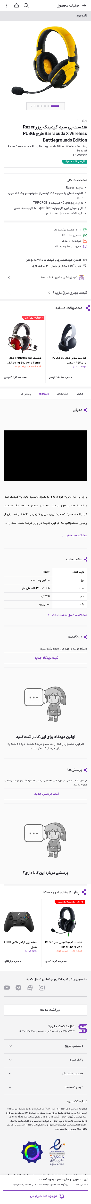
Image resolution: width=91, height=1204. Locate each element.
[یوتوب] (7, 987)
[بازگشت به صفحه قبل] (84, 5)
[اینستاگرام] (42, 987)
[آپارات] (30, 987)
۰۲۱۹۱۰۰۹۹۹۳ (67, 1031)
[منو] (7, 5)
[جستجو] (26, 5)
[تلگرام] (18, 987)
